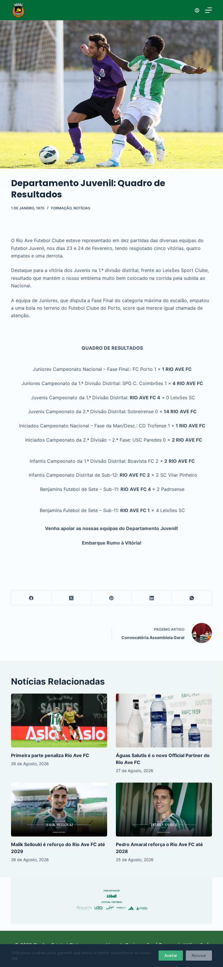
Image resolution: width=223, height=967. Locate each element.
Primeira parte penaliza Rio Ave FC (50, 755)
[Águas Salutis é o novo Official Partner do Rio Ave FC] (164, 721)
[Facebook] (31, 598)
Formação (61, 208)
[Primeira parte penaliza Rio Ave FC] (59, 721)
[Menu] (208, 10)
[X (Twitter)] (71, 598)
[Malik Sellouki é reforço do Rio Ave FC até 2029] (59, 810)
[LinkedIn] (152, 598)
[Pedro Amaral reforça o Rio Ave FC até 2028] (164, 810)
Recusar (199, 955)
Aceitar (170, 955)
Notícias (81, 208)
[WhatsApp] (192, 598)
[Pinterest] (111, 598)
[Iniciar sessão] (197, 10)
